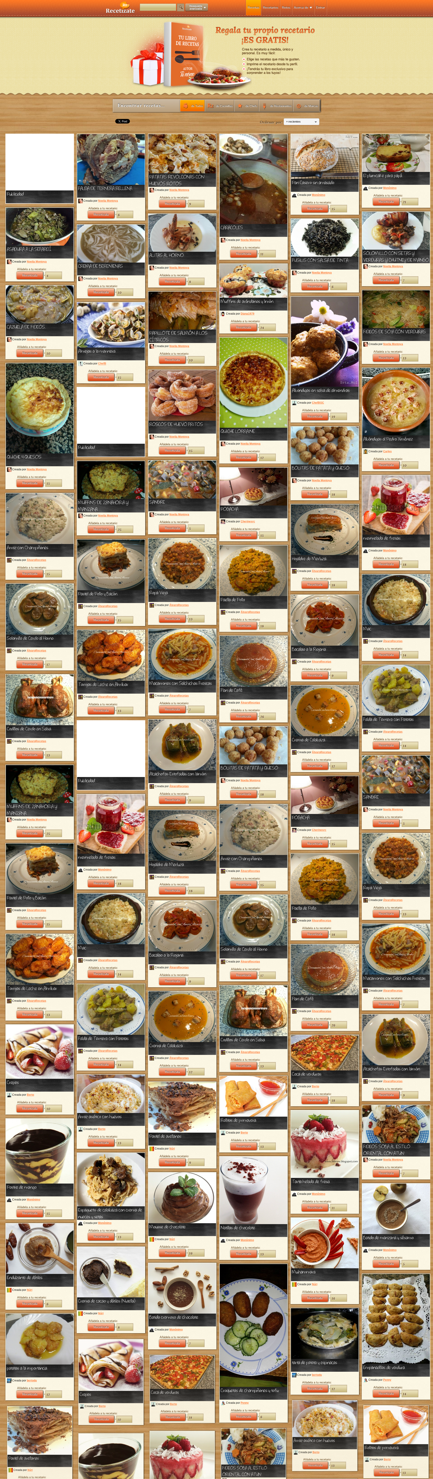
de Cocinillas (224, 106)
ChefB (102, 363)
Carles (387, 451)
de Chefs (251, 106)
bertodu (317, 1374)
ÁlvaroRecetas (36, 560)
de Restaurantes (281, 106)
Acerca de (301, 7)
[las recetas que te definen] (120, 12)
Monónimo (318, 195)
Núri (172, 1148)
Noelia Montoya (108, 200)
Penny (245, 1402)
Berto (30, 1094)
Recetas (253, 7)
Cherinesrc (248, 521)
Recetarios (270, 7)
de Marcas (311, 106)
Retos (286, 7)
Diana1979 (247, 313)
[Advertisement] (40, 162)
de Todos (197, 106)
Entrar (320, 7)
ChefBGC (318, 402)
